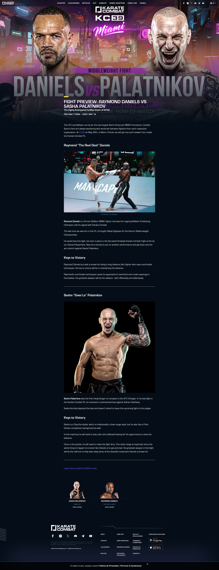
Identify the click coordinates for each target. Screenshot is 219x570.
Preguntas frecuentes (121, 554)
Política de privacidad (136, 548)
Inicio (103, 534)
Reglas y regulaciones (138, 535)
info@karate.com (77, 548)
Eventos (104, 540)
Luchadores (105, 547)
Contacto (136, 553)
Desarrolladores (123, 547)
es (213, 3)
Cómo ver (120, 534)
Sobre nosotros (122, 540)
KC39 (82, 132)
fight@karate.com (63, 548)
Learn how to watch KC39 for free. (80, 468)
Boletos (103, 553)
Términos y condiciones (137, 541)
